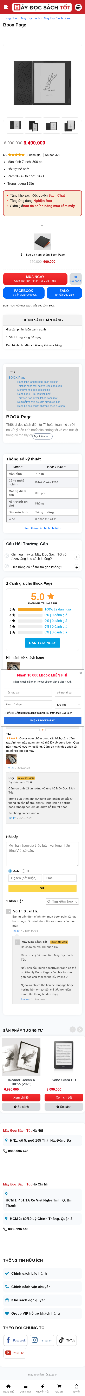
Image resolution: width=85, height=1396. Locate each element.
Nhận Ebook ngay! (42, 720)
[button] (42, 675)
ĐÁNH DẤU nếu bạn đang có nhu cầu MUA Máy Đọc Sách (39, 713)
